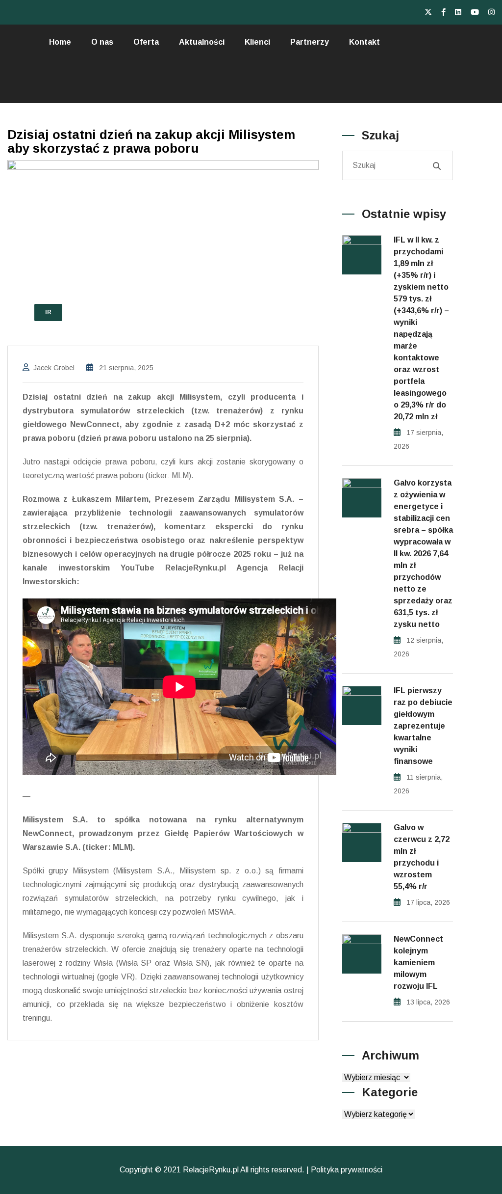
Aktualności (202, 42)
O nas (102, 42)
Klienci (257, 42)
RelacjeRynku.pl (211, 1170)
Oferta (146, 42)
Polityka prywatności (346, 1170)
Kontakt (364, 42)
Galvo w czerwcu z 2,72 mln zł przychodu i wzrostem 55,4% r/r (422, 857)
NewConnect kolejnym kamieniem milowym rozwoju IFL (418, 962)
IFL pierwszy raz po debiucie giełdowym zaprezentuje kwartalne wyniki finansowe (423, 725)
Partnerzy (309, 42)
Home (60, 42)
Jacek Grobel (54, 368)
